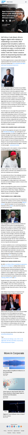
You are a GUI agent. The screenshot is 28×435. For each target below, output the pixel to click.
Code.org (3, 277)
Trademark (9, 432)
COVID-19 (19, 338)
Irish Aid (3, 204)
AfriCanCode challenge (8, 338)
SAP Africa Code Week (11, 340)
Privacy (5, 430)
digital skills (3, 340)
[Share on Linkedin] (10, 21)
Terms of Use (10, 430)
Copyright (22, 430)
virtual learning (20, 340)
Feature (3, 24)
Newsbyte (6, 367)
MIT (11, 277)
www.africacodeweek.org (7, 334)
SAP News (8, 24)
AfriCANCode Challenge (8, 131)
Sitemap (14, 432)
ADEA (11, 205)
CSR (22, 338)
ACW (2, 338)
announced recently (14, 145)
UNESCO (24, 202)
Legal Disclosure (17, 430)
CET (10, 255)
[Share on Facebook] (3, 21)
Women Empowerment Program (8, 342)
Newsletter (19, 432)
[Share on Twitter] (6, 21)
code (15, 338)
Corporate (5, 5)
